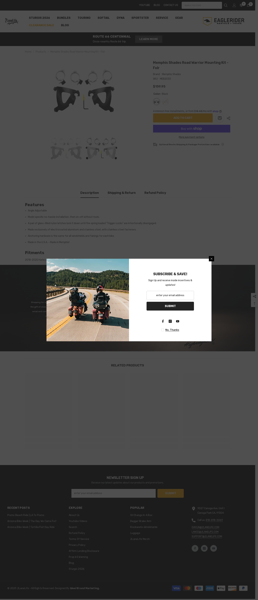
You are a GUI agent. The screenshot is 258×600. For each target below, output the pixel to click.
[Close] (211, 258)
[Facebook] (163, 321)
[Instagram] (170, 321)
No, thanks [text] (172, 329)
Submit (170, 306)
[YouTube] (177, 321)
